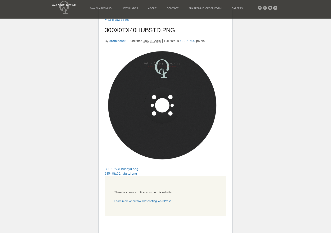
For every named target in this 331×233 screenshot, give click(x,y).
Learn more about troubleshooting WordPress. (143, 201)
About (152, 8)
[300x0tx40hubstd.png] (162, 160)
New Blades (130, 8)
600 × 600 (187, 41)
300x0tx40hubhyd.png (121, 169)
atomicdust (117, 41)
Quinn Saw (64, 7)
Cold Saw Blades (117, 19)
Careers (237, 8)
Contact (173, 8)
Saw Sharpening (101, 8)
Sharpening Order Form (205, 8)
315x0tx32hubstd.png (121, 173)
